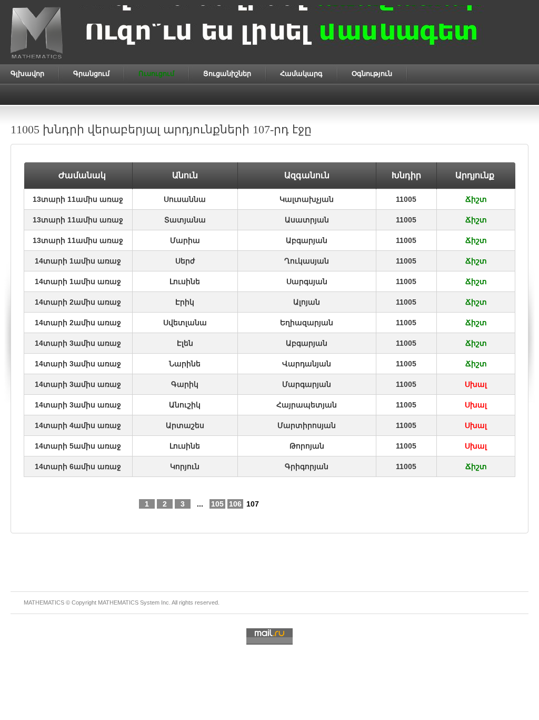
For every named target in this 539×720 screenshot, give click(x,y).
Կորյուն (184, 466)
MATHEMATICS (118, 602)
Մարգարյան (306, 384)
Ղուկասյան (306, 261)
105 (217, 504)
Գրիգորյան (306, 466)
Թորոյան (307, 446)
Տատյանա (185, 220)
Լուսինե (184, 281)
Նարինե (185, 363)
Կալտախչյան (307, 199)
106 (235, 504)
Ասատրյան (307, 220)
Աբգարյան (306, 240)
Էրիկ (184, 302)
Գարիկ (184, 384)
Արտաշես (185, 425)
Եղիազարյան (306, 322)
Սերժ (185, 261)
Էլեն (185, 343)
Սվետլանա (185, 322)
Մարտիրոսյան (306, 425)
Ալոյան (306, 302)
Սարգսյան (306, 281)
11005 (406, 199)
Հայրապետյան (306, 405)
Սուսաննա (185, 199)
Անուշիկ (185, 405)
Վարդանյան (306, 363)
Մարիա (185, 240)
